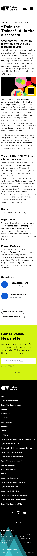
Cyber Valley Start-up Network (11, 452)
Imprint (3, 549)
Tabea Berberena (22, 99)
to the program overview (20, 197)
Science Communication (13, 317)
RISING (29, 102)
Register (18, 372)
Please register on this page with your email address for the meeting (16, 228)
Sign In (18, 522)
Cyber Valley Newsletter (9, 400)
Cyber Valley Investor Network (11, 461)
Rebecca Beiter (18, 294)
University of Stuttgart (13, 311)
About (3, 474)
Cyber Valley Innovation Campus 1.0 (13, 482)
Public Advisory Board (8, 469)
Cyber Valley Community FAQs (11, 504)
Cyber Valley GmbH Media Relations (13, 499)
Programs (4, 409)
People (3, 431)
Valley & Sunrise (6, 422)
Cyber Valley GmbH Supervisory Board (14, 495)
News (3, 396)
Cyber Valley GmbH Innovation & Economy (17, 448)
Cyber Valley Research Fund (10, 444)
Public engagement (8, 465)
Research (4, 426)
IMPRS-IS (4, 435)
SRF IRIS (14, 257)
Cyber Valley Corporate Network (12, 456)
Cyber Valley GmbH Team (9, 487)
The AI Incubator (7, 413)
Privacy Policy (8, 366)
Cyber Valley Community (9, 478)
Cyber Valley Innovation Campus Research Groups (18, 439)
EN (25, 9)
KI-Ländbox (5, 418)
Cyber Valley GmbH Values (10, 491)
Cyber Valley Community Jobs (11, 405)
